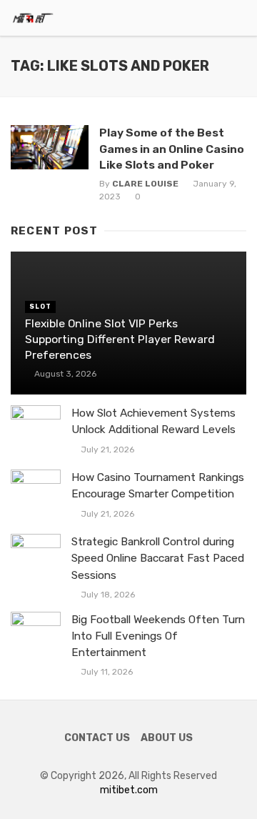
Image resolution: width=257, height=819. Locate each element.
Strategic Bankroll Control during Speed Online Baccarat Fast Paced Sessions (157, 558)
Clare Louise (145, 184)
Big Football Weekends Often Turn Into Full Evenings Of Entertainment (158, 636)
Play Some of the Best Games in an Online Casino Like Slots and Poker (171, 148)
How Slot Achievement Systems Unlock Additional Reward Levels (153, 421)
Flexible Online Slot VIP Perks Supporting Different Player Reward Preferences (120, 339)
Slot (40, 306)
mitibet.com (129, 790)
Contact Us (97, 738)
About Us (167, 738)
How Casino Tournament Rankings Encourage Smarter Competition (157, 485)
